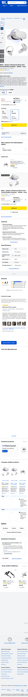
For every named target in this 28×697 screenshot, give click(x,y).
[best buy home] (4, 2)
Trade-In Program (5, 662)
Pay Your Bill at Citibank (6, 671)
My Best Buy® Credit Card (6, 669)
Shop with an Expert (21, 653)
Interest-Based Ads (18, 690)
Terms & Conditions (9, 690)
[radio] (5, 115)
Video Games (9, 18)
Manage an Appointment (22, 658)
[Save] (2, 128)
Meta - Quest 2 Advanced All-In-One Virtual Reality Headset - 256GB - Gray (14, 484)
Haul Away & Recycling (22, 662)
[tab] (5, 528)
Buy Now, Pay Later (5, 676)
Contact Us (19, 664)
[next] (25, 321)
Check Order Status (5, 651)
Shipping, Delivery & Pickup (7, 653)
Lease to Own (4, 674)
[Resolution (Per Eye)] (12, 255)
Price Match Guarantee (6, 658)
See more (2, 86)
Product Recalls (4, 660)
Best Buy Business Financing (7, 678)
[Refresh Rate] (9, 259)
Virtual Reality (16, 18)
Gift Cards (3, 664)
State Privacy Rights (22, 690)
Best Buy (3, 18)
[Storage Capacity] (11, 265)
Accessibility (3, 689)
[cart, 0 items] (27, 2)
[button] (5, 5)
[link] (9, 342)
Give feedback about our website (20, 685)
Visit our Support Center (22, 651)
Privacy (13, 689)
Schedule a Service (21, 655)
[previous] (2, 321)
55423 (10, 121)
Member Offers (20, 674)
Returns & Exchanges (5, 655)
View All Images (5, 480)
